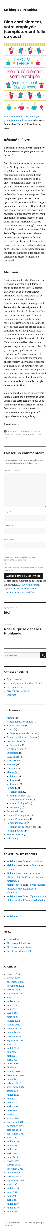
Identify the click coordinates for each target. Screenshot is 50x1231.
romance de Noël (21, 799)
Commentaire (12, 470)
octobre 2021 (14, 1036)
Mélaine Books (15, 916)
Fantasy (11, 764)
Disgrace (11, 694)
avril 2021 (12, 1059)
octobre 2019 (14, 1129)
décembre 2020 (15, 1075)
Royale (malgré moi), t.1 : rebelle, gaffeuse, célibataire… (26, 888)
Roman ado (13, 811)
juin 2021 (12, 1052)
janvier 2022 (13, 1024)
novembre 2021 (15, 1032)
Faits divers (13, 756)
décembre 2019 (15, 1122)
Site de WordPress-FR (19, 951)
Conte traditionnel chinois (21, 737)
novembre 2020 (15, 1079)
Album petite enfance (21, 721)
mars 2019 (12, 1157)
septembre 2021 (15, 1040)
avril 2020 (12, 1106)
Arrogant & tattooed (18, 691)
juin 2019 (12, 1145)
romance (8, 434)
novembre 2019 (15, 1125)
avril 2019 (12, 1153)
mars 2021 (12, 1063)
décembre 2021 (15, 1028)
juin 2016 (12, 1211)
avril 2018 (12, 1199)
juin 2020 (12, 1098)
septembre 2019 (15, 1133)
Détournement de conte (22, 733)
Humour (11, 768)
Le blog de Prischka (20, 10)
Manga (10, 772)
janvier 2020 (13, 1118)
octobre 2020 (14, 1083)
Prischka (12, 431)
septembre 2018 (15, 1180)
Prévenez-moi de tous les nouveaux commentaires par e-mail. (20, 558)
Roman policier (15, 830)
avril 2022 (12, 1013)
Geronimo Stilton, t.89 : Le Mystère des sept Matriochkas (25, 877)
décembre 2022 (15, 981)
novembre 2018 (15, 1172)
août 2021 (12, 1044)
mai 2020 (12, 1102)
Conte (10, 729)
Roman (38, 431)
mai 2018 (12, 1196)
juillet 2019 (13, 1141)
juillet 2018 (13, 1188)
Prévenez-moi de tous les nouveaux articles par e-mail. (23, 569)
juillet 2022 (13, 1001)
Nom (7, 512)
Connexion (13, 939)
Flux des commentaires (19, 947)
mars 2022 (12, 1016)
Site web (9, 539)
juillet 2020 (13, 1094)
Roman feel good (18, 803)
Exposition (13, 752)
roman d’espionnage (18, 819)
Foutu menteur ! (16, 679)
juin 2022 (12, 1005)
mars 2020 (12, 1110)
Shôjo (12, 780)
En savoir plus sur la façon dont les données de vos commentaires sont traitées (22, 588)
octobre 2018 (14, 1176)
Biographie (15, 745)
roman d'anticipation (18, 815)
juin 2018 (12, 1192)
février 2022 (13, 1020)
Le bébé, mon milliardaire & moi (24, 683)
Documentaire (14, 741)
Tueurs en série (15, 834)
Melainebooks (14, 861)
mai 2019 (12, 1149)
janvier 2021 (13, 1071)
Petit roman (16, 791)
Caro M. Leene (21, 434)
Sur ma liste (35, 861)
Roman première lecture (22, 826)
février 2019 (13, 1161)
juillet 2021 (13, 1048)
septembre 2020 (16, 1087)
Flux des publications (18, 943)
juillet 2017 (13, 1203)
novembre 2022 (15, 985)
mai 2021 (12, 1055)
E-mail (8, 526)
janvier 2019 (13, 1164)
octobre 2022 (14, 989)
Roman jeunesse (16, 823)
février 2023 (13, 974)
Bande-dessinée (16, 725)
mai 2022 (12, 1009)
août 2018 (12, 1184)
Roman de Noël (17, 795)
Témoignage (16, 749)
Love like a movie (16, 687)
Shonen (13, 784)
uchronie (12, 838)
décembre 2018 (15, 1168)
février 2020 (13, 1114)
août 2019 (12, 1137)
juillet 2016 (13, 1207)
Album (10, 717)
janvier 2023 (13, 978)
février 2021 (13, 1067)
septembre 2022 (16, 993)
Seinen (13, 776)
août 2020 (12, 1090)
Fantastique (13, 760)
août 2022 (12, 997)
